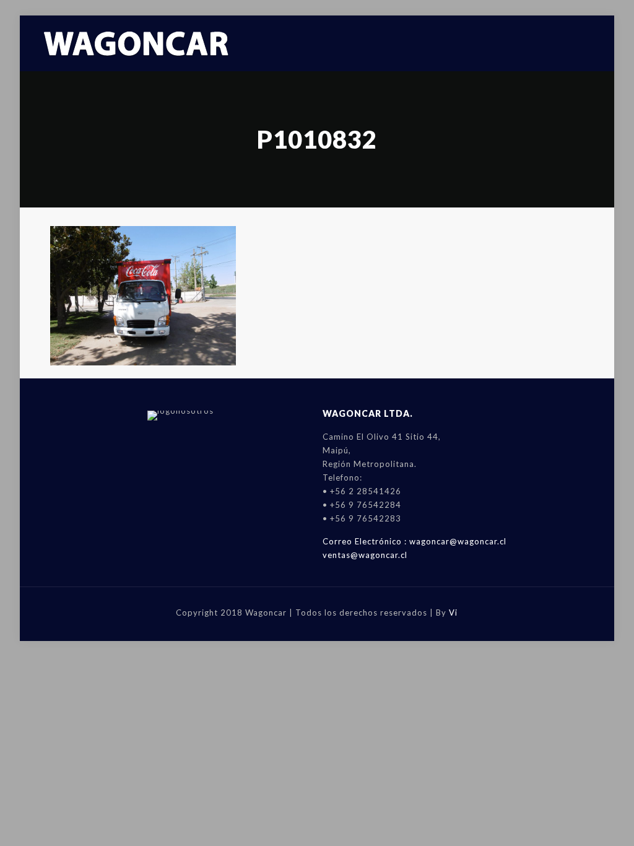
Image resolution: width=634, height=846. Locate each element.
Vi (453, 612)
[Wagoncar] (137, 43)
